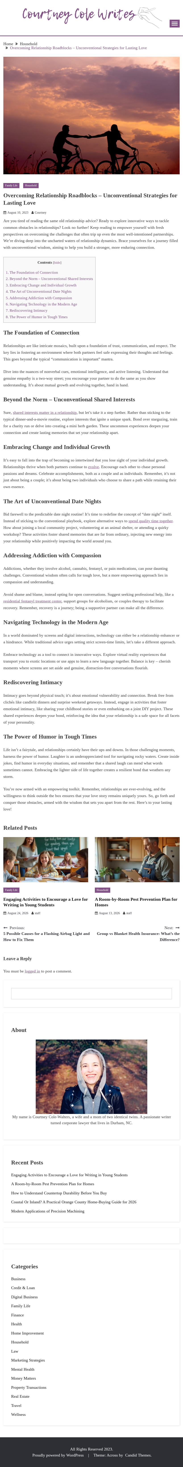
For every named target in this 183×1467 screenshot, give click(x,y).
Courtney (40, 212)
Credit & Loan (23, 1288)
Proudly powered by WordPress (58, 1455)
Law (14, 1351)
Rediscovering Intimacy (27, 310)
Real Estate (20, 1396)
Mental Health (22, 1369)
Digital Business (24, 1297)
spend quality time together (151, 521)
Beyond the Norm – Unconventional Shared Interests (49, 279)
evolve (93, 467)
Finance (17, 1315)
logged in (32, 971)
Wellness (18, 1414)
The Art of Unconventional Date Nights (39, 291)
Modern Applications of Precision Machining (47, 1211)
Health (16, 1324)
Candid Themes (138, 1455)
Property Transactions (28, 1387)
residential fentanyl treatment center (32, 601)
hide (57, 262)
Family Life (11, 185)
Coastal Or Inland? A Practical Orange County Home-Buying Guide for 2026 (73, 1202)
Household (31, 185)
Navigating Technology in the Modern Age (41, 304)
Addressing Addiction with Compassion (39, 298)
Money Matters (23, 1378)
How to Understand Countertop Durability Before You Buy (59, 1193)
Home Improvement (27, 1333)
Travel (16, 1405)
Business (18, 1279)
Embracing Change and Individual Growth (41, 285)
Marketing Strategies (28, 1360)
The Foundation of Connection (32, 272)
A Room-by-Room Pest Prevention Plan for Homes (52, 1184)
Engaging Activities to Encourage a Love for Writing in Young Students (69, 1175)
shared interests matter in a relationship (45, 412)
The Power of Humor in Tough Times (37, 317)
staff (37, 913)
